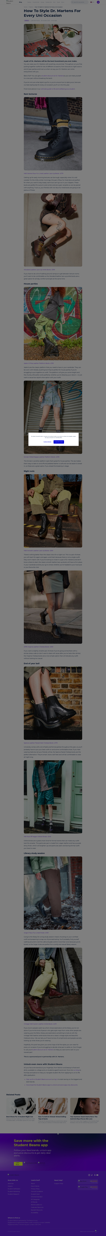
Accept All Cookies (58, 441)
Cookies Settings (47, 441)
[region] (53, 439)
